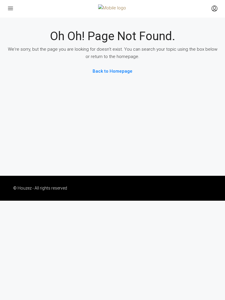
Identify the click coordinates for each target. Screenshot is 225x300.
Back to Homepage (112, 71)
